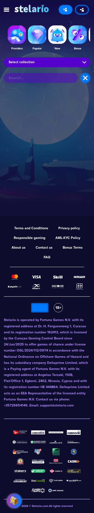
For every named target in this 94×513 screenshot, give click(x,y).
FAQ (47, 257)
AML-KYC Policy (67, 238)
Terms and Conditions (31, 228)
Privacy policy (69, 228)
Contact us (44, 247)
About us (19, 247)
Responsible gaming (29, 238)
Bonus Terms (73, 247)
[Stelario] (31, 8)
